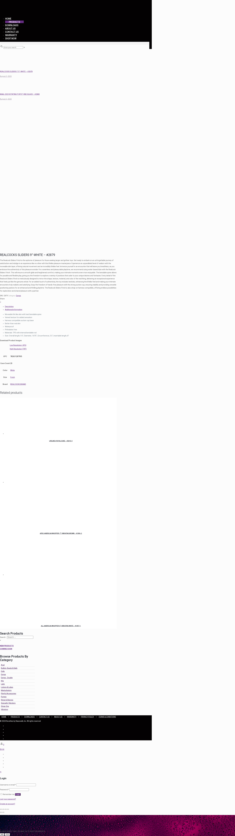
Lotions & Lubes (7, 687)
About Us (58, 717)
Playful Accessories (8, 694)
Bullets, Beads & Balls (9, 668)
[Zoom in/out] (1, 809)
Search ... (3, 637)
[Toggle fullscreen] (3, 809)
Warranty (71, 717)
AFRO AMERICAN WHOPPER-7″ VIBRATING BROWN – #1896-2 (61, 533)
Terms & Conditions (107, 717)
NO (2, 834)
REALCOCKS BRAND (18, 384)
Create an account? (7, 804)
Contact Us (44, 717)
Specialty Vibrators (8, 703)
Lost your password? (8, 799)
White (12, 370)
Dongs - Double (7, 678)
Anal (3, 665)
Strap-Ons (5, 706)
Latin (3, 684)
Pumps (3, 697)
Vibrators (4, 709)
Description (9, 306)
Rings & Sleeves (7, 700)
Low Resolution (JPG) (18, 345)
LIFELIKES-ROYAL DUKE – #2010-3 (60, 441)
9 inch (12, 377)
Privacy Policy (87, 717)
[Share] (6, 809)
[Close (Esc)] (8, 809)
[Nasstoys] (24, 12)
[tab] (61, 306)
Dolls (3, 671)
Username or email (8, 785)
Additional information (13, 310)
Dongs (18, 296)
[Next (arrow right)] (3, 812)
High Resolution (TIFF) (18, 349)
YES (7, 834)
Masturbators (6, 690)
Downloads (29, 717)
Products (15, 717)
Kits (2, 681)
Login (18, 794)
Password (4, 790)
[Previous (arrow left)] (1, 812)
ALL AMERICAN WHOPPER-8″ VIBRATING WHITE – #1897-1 (61, 626)
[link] (24, 47)
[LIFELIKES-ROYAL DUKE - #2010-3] (61, 416)
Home (3, 717)
